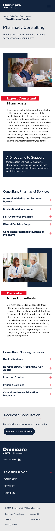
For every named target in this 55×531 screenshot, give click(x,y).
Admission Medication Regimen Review (22, 200)
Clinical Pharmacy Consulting (18, 19)
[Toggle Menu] (49, 6)
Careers (9, 493)
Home (5, 16)
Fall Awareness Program (18, 216)
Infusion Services (13, 384)
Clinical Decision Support (18, 224)
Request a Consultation (19, 431)
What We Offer (16, 16)
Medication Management (18, 209)
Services (28, 16)
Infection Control (13, 377)
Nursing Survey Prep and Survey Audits (23, 368)
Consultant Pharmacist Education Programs (24, 233)
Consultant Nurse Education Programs (20, 394)
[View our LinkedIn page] (19, 460)
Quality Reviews (13, 359)
